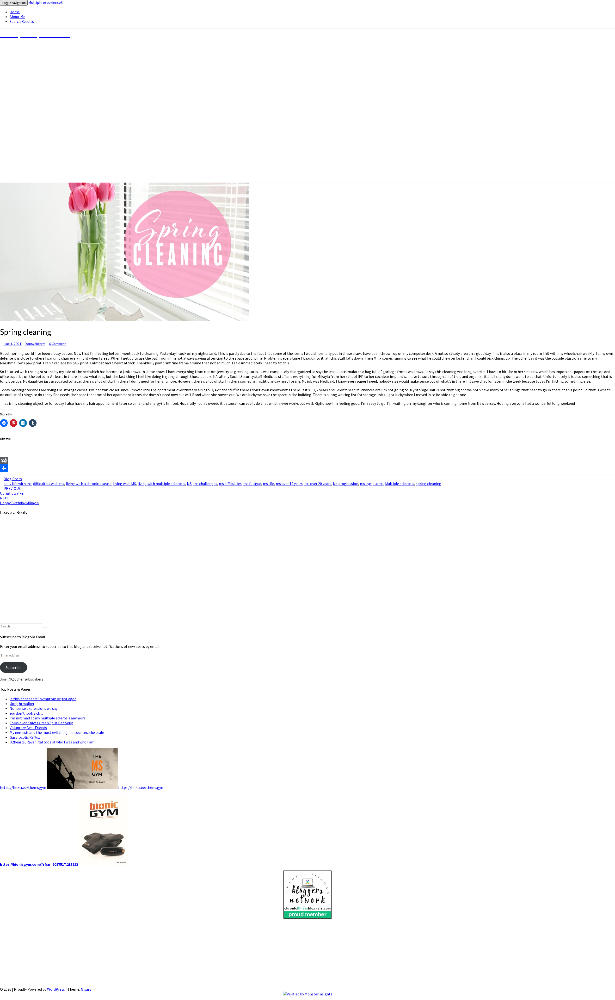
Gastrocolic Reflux (25, 737)
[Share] (307, 468)
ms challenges (205, 483)
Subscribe (13, 667)
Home (15, 11)
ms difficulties (230, 483)
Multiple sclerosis (399, 483)
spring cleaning (428, 483)
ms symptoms (371, 483)
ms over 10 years (289, 483)
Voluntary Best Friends (28, 727)
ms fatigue (252, 483)
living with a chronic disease (88, 483)
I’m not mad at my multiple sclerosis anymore (48, 718)
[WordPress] (307, 460)
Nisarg (86, 989)
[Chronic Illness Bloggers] (307, 917)
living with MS (124, 483)
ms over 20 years (317, 483)
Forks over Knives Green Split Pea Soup (41, 722)
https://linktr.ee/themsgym (23, 787)
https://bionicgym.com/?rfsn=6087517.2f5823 (39, 864)
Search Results (22, 21)
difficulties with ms (48, 483)
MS (189, 483)
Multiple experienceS (45, 2)
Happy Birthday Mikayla (19, 500)
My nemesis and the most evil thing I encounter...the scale (57, 732)
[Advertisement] (144, 953)
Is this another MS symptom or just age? (43, 698)
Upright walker (12, 491)
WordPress (56, 989)
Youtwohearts (35, 344)
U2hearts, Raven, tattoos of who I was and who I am (52, 742)
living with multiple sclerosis (161, 483)
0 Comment (57, 344)
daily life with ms (17, 483)
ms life (268, 483)
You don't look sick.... (26, 713)
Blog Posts (13, 478)
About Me (17, 16)
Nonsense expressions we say (33, 708)
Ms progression (345, 483)
